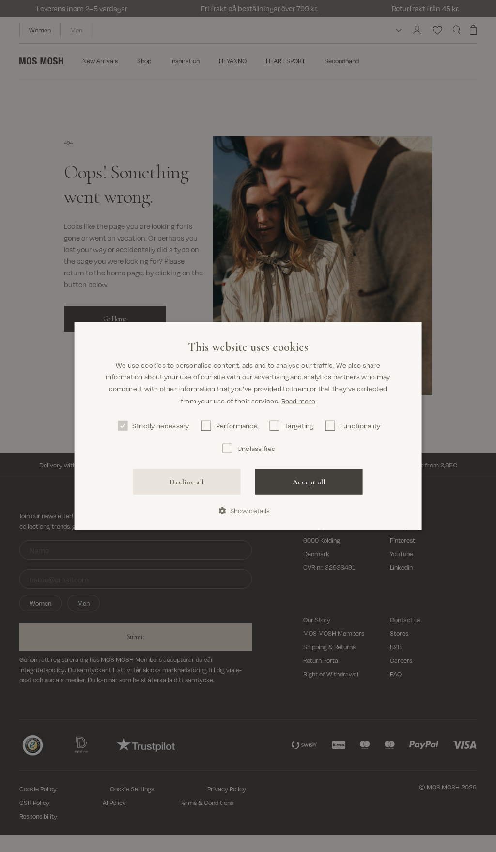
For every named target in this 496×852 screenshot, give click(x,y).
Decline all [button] (187, 481)
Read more (298, 401)
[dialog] (248, 426)
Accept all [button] (309, 481)
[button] (248, 511)
